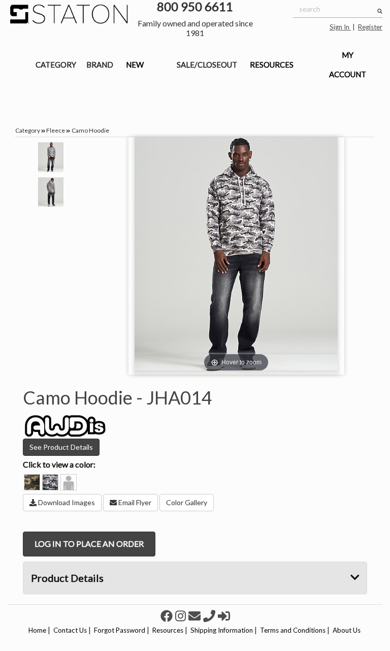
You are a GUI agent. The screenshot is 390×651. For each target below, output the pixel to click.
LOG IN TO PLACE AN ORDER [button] (89, 543)
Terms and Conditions (293, 630)
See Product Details (61, 447)
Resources (167, 630)
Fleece (55, 130)
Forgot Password (119, 630)
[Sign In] (224, 615)
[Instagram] (181, 615)
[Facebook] (167, 615)
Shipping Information (221, 630)
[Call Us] (210, 615)
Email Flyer (134, 502)
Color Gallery (186, 502)
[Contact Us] (195, 615)
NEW (135, 64)
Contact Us (70, 630)
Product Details (67, 578)
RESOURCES (272, 64)
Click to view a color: (59, 464)
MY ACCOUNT (347, 64)
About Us (347, 630)
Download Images (66, 502)
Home (37, 630)
